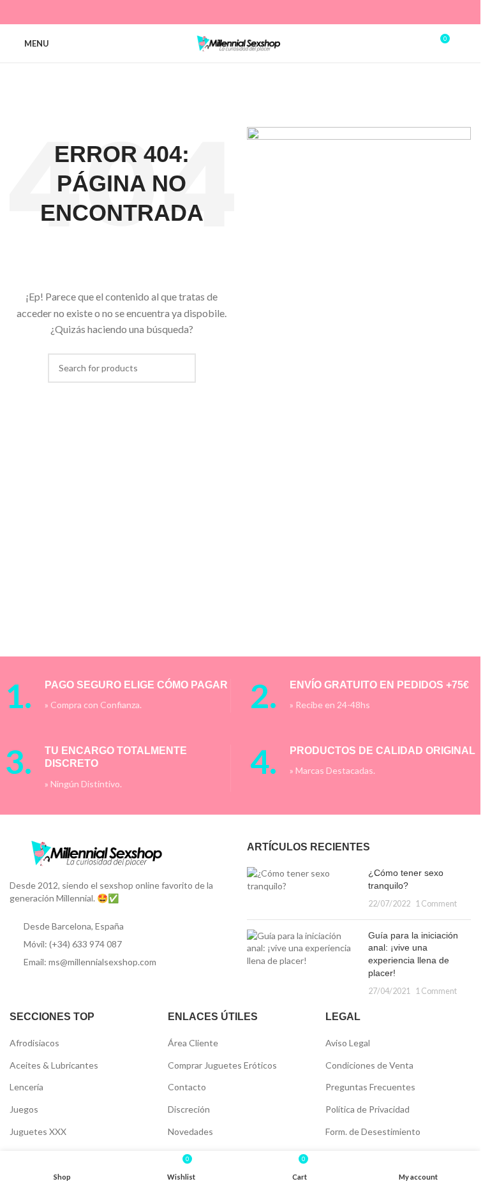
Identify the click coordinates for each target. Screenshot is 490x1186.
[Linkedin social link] (248, 12)
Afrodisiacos (34, 1042)
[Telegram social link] (280, 12)
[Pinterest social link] (232, 12)
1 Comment (436, 903)
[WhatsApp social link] (264, 12)
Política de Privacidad (367, 1109)
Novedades (190, 1131)
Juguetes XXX (38, 1131)
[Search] (465, 43)
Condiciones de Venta (369, 1065)
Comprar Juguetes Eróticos (222, 1065)
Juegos (24, 1109)
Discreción (189, 1109)
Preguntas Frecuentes (370, 1086)
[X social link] (216, 12)
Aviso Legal (347, 1042)
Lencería (26, 1086)
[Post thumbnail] (303, 888)
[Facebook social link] (200, 12)
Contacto (187, 1086)
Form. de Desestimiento (372, 1131)
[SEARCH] (181, 368)
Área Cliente (193, 1042)
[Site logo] (240, 42)
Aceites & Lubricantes (54, 1065)
